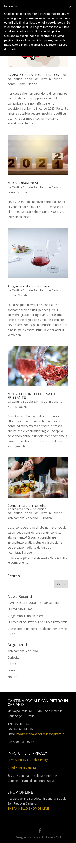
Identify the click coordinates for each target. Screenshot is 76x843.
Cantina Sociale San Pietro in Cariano (37, 79)
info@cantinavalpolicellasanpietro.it (40, 734)
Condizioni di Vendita (22, 768)
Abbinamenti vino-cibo (23, 518)
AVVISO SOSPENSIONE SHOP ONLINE (37, 75)
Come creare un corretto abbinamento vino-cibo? (27, 507)
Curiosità (46, 518)
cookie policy (51, 31)
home (12, 84)
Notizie (32, 84)
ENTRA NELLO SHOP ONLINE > (29, 808)
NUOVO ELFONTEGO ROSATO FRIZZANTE (31, 396)
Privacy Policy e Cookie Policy (28, 760)
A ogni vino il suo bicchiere (29, 286)
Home (21, 84)
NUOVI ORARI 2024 (23, 183)
